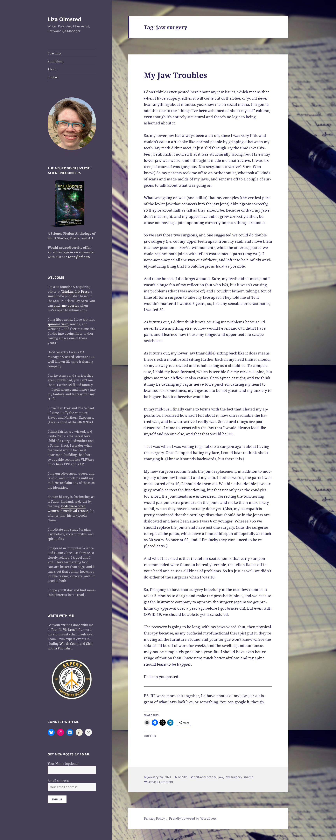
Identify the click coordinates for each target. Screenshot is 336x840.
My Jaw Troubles (175, 75)
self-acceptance (205, 777)
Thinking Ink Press (75, 291)
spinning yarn (58, 324)
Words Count (69, 643)
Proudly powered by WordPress (193, 818)
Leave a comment (160, 782)
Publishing (55, 61)
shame (248, 777)
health (182, 777)
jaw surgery (233, 777)
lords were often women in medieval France (68, 508)
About (52, 69)
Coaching (54, 53)
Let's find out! (79, 257)
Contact (53, 77)
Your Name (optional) (64, 763)
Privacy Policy (154, 818)
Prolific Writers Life (66, 629)
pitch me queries (66, 305)
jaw (220, 777)
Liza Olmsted (64, 19)
